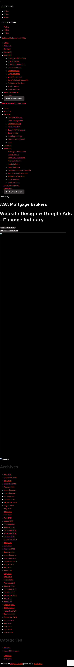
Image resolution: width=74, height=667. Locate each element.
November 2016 (10, 611)
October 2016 (9, 614)
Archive (7, 648)
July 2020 (7, 509)
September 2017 (10, 595)
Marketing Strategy (15, 117)
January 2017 (9, 608)
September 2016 (10, 617)
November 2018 (10, 558)
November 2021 (10, 493)
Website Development (16, 139)
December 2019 (10, 530)
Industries (7, 55)
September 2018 (10, 561)
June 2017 (8, 602)
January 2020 (9, 527)
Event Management (15, 121)
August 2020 (9, 506)
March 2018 (8, 580)
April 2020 (8, 518)
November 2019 (10, 533)
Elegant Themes (16, 664)
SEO (9, 142)
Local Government (15, 77)
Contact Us (8, 95)
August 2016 (9, 620)
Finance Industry (14, 68)
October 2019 (9, 537)
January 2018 (9, 586)
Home (6, 43)
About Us (7, 46)
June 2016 (8, 623)
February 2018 (9, 583)
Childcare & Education (16, 64)
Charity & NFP (13, 61)
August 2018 (9, 564)
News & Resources (11, 92)
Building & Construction (17, 58)
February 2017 (9, 605)
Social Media (13, 133)
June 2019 (8, 543)
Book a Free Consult (14, 99)
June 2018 (8, 571)
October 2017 (9, 592)
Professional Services (16, 83)
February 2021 (9, 496)
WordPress (38, 664)
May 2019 (7, 546)
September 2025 (10, 478)
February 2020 (9, 524)
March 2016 (8, 633)
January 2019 (9, 552)
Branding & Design (15, 136)
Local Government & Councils (19, 170)
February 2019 (9, 549)
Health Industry (13, 71)
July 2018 (7, 568)
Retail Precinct (13, 86)
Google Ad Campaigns (16, 130)
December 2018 (10, 555)
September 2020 (10, 502)
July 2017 (7, 598)
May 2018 (7, 574)
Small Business (14, 89)
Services (7, 49)
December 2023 (10, 484)
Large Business (14, 74)
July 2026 (7, 475)
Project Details (8, 228)
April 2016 (8, 629)
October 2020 (9, 499)
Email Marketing (14, 127)
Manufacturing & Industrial (18, 80)
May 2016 (7, 626)
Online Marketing (14, 124)
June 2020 (8, 512)
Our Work (7, 52)
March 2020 (8, 521)
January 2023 (9, 487)
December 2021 (10, 490)
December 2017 (10, 589)
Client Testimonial (9, 231)
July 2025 (7, 481)
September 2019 (10, 540)
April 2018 (8, 577)
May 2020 (7, 515)
